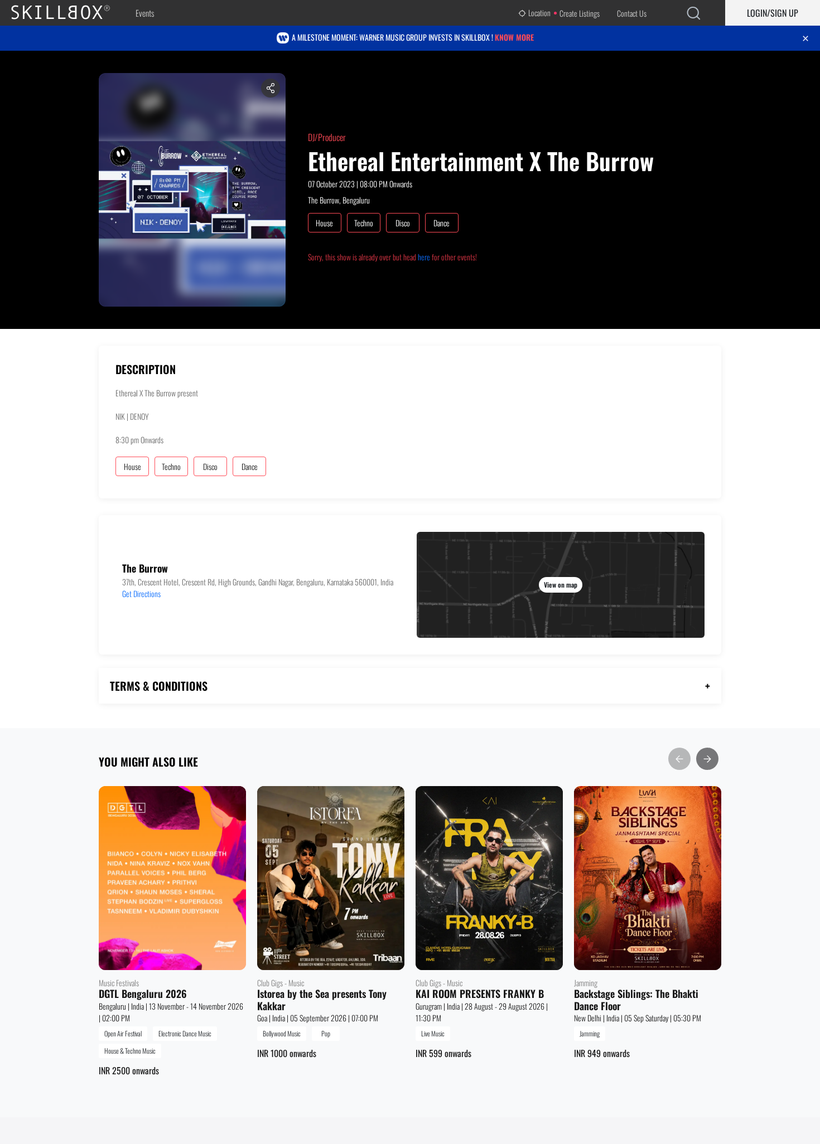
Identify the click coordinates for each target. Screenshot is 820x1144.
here (424, 257)
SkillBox (69, 13)
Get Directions (141, 593)
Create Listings (579, 13)
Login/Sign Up (772, 13)
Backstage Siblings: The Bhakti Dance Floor (636, 1000)
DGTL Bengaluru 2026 (143, 994)
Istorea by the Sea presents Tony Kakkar (322, 1000)
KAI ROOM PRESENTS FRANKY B (480, 994)
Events (145, 13)
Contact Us (632, 13)
